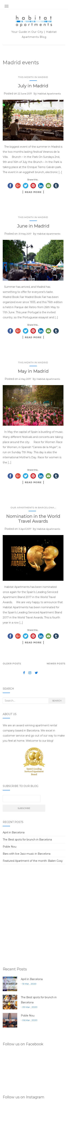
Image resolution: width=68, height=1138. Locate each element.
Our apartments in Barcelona (32, 507)
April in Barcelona (13, 832)
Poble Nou (9, 846)
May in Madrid (33, 371)
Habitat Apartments (49, 93)
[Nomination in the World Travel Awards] (33, 558)
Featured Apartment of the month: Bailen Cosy (33, 860)
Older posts (12, 663)
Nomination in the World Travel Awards (33, 519)
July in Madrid (33, 85)
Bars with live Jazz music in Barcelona (26, 853)
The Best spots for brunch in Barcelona (27, 839)
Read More (33, 192)
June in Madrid (33, 226)
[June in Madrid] (33, 260)
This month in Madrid (33, 77)
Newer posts (56, 663)
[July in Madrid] (33, 120)
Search (56, 700)
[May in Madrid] (33, 405)
